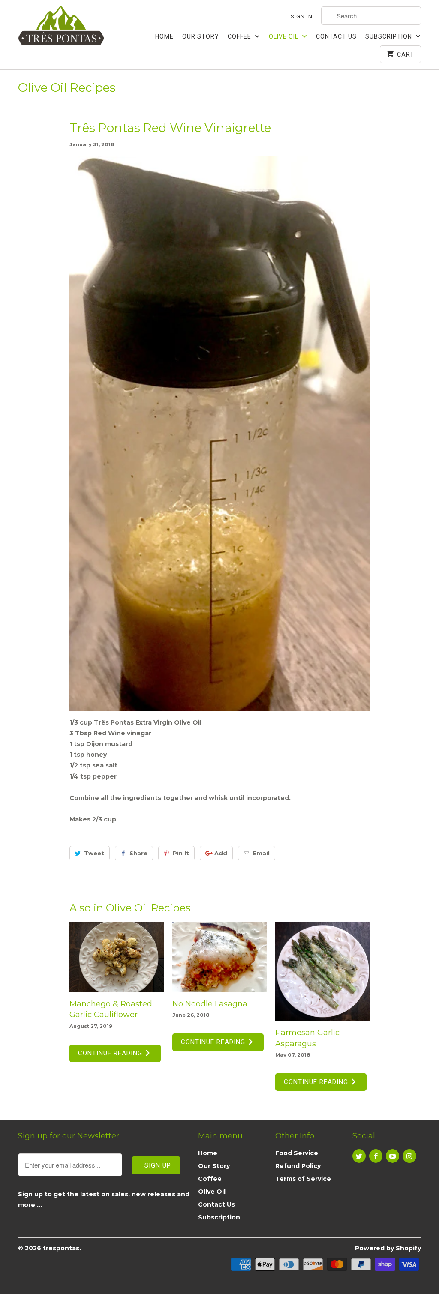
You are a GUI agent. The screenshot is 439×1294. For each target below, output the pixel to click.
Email (261, 853)
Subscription (389, 36)
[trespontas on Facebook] (375, 1156)
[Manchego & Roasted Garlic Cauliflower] (116, 957)
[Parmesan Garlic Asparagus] (322, 971)
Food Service (296, 1153)
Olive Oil (284, 36)
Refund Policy (298, 1166)
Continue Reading (111, 1053)
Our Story (200, 36)
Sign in (302, 16)
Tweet (94, 853)
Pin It (181, 853)
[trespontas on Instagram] (409, 1156)
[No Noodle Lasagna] (219, 957)
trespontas (61, 1248)
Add (220, 853)
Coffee (240, 36)
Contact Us (336, 36)
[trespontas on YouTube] (392, 1156)
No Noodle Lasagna (209, 1004)
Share (138, 853)
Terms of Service (303, 1179)
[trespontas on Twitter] (359, 1156)
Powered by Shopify (388, 1248)
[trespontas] (61, 30)
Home (164, 36)
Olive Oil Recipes (67, 87)
